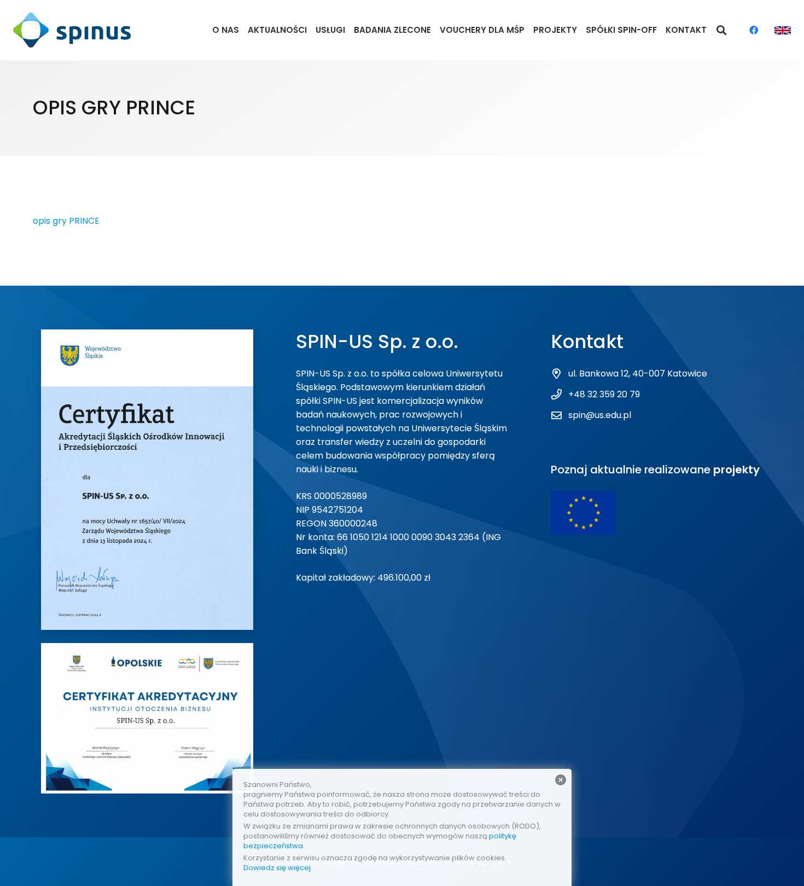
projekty (736, 469)
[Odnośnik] (72, 30)
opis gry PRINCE (66, 221)
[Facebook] (753, 30)
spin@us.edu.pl (599, 415)
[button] (722, 30)
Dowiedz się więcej (277, 867)
